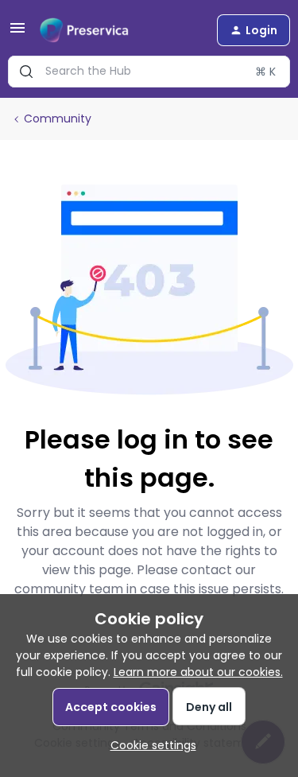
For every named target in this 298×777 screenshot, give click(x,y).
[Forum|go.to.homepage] (84, 30)
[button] (17, 33)
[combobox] (149, 71)
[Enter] (26, 71)
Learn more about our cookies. (198, 672)
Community (57, 118)
